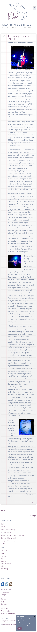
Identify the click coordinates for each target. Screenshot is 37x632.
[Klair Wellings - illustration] (16, 27)
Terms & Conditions (8, 614)
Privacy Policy (6, 611)
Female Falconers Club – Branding (12, 535)
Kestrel (3, 544)
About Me (4, 609)
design (3, 554)
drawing (3, 556)
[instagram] (10, 584)
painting (3, 566)
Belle (3, 510)
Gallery (3, 599)
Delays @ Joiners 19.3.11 (19, 37)
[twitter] (6, 584)
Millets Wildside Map (8, 530)
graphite (3, 561)
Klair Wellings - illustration (10, 625)
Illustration (5, 592)
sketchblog (4, 569)
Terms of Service (13, 621)
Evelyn (33, 515)
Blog (2, 602)
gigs (33, 502)
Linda (2, 524)
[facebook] (2, 584)
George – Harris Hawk (8, 538)
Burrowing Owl (6, 532)
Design (3, 595)
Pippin (3, 527)
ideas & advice (6, 564)
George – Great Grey (8, 541)
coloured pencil (6, 551)
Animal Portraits (6, 589)
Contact (4, 604)
